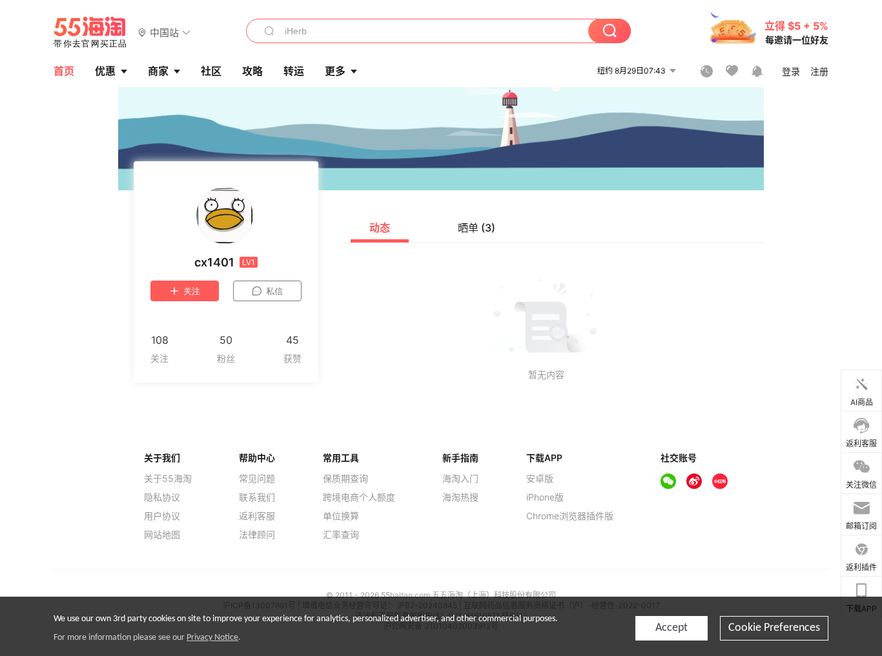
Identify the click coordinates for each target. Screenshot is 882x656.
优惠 (105, 71)
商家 (158, 71)
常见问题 (257, 478)
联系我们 (257, 497)
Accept (671, 628)
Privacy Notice (212, 637)
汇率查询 (341, 535)
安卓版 (539, 478)
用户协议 (162, 516)
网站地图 (162, 535)
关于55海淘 (168, 478)
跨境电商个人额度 (359, 497)
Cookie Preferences (774, 628)
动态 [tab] (379, 227)
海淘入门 (460, 478)
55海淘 (90, 32)
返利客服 (257, 516)
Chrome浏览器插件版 (569, 516)
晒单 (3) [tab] (476, 227)
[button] (164, 32)
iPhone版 (545, 497)
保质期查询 (345, 478)
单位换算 (341, 516)
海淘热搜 (460, 497)
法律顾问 (257, 535)
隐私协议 (162, 497)
